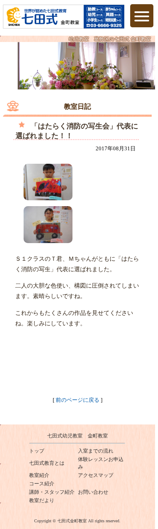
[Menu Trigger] (141, 15)
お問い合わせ (93, 492)
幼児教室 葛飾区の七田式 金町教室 (110, 39)
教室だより (41, 500)
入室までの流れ (95, 451)
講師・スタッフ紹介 (52, 492)
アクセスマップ (95, 475)
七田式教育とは (46, 463)
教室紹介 (39, 475)
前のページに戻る (77, 400)
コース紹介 (41, 484)
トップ (36, 451)
